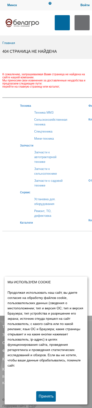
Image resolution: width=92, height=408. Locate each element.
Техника (25, 105)
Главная (8, 43)
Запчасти (26, 145)
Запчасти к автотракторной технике (45, 157)
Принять (46, 396)
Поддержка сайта (14, 406)
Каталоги (26, 222)
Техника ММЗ (44, 112)
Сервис (25, 192)
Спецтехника (43, 131)
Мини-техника (44, 138)
